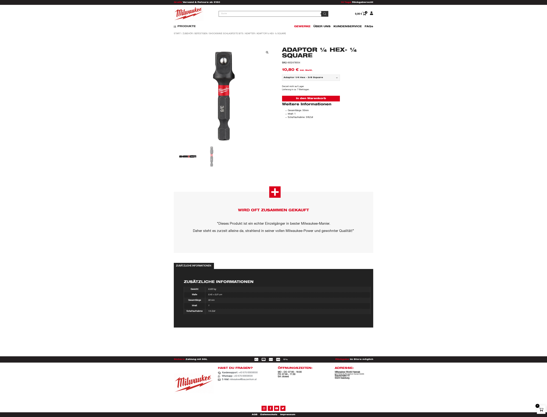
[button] (185, 26)
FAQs (369, 26)
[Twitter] (282, 408)
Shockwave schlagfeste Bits (226, 34)
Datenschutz (268, 415)
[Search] (324, 14)
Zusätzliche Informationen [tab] (193, 266)
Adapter (250, 34)
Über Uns (322, 26)
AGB (254, 415)
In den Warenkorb (311, 98)
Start (177, 34)
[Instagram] (264, 408)
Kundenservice (347, 26)
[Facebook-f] (270, 408)
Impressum (287, 415)
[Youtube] (276, 408)
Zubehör (188, 34)
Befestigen (201, 34)
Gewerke (302, 26)
